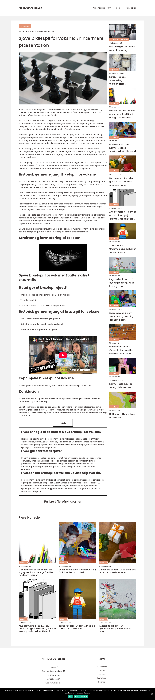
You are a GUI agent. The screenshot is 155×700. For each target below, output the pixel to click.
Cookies (120, 8)
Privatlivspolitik (81, 696)
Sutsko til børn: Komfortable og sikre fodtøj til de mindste (120, 384)
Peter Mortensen (46, 31)
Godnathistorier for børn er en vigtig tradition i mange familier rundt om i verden (122, 114)
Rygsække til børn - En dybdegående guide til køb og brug (121, 283)
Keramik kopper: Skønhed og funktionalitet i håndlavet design (118, 80)
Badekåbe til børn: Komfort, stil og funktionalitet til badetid (122, 148)
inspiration (114, 70)
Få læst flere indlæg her (63, 501)
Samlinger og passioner (119, 39)
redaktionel (25, 26)
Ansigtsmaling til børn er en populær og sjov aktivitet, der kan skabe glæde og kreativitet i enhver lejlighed (122, 215)
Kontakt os (131, 8)
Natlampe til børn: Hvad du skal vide (122, 416)
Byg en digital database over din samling (122, 48)
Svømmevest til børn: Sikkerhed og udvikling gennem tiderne (121, 316)
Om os (110, 8)
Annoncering (99, 8)
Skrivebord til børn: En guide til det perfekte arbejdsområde (121, 182)
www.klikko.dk (55, 683)
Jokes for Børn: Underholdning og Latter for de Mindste (122, 249)
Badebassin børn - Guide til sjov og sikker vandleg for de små (121, 350)
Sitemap (101, 682)
